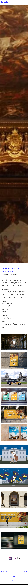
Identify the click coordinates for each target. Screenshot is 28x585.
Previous (5, 571)
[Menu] (25, 2)
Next (23, 571)
